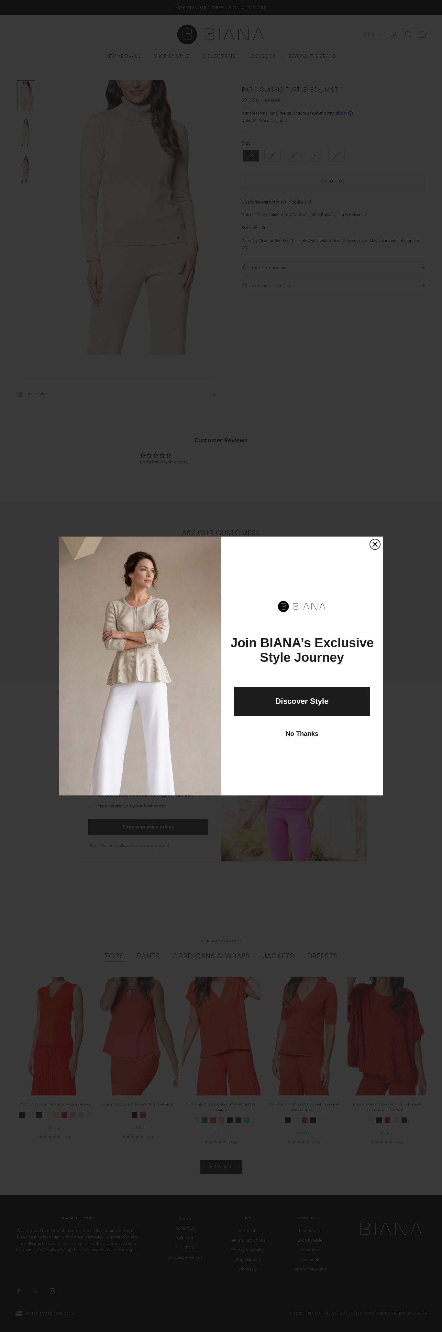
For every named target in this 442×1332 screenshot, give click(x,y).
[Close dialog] (375, 544)
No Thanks (302, 733)
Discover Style (301, 701)
